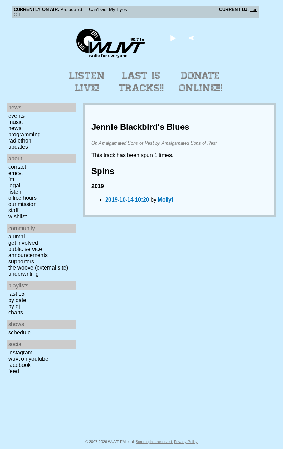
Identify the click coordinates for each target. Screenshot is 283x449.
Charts (15, 312)
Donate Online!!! (201, 81)
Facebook (19, 365)
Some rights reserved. (154, 442)
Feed (13, 371)
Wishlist (17, 216)
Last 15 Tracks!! (141, 81)
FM (11, 179)
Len (253, 9)
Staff (13, 210)
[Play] (173, 38)
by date (17, 300)
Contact (17, 167)
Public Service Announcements (28, 252)
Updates (18, 147)
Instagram (20, 352)
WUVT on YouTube (28, 359)
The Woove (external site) (38, 268)
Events (16, 116)
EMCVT (15, 173)
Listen (14, 192)
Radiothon (19, 141)
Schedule (19, 332)
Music (15, 122)
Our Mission (22, 204)
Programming (24, 134)
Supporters (21, 261)
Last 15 (16, 294)
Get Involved (23, 243)
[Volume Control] (193, 38)
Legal (14, 185)
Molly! (165, 200)
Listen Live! (87, 81)
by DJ (14, 306)
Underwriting (23, 274)
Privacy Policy (186, 442)
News (14, 128)
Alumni (16, 237)
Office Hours (22, 198)
